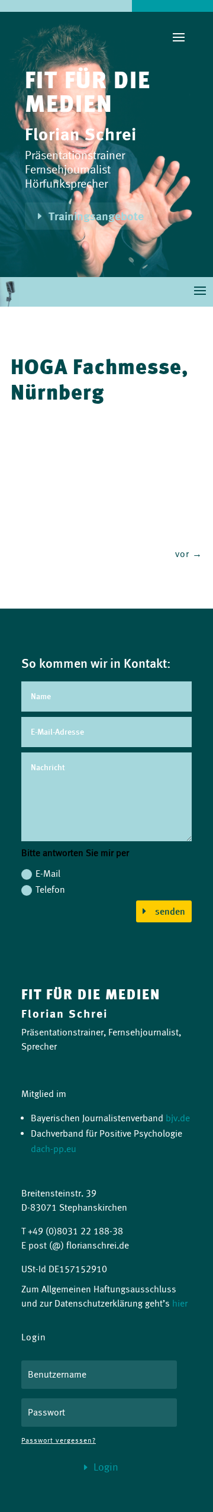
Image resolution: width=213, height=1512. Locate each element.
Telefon (50, 889)
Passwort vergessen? (58, 1440)
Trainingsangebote (96, 216)
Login (105, 1467)
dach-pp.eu (53, 1148)
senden (170, 911)
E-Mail (48, 873)
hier (180, 1303)
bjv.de (178, 1118)
